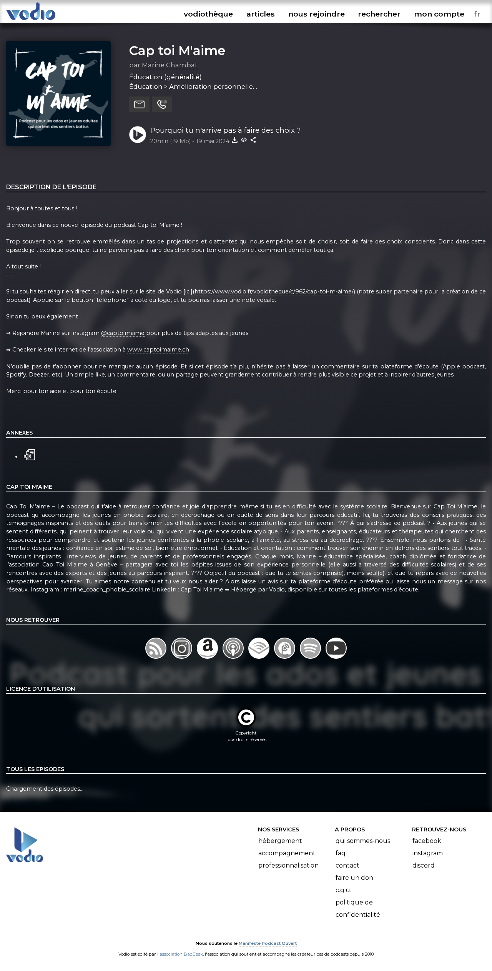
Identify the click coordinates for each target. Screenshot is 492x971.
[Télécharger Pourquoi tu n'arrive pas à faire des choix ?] (235, 139)
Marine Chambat (170, 65)
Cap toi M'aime (177, 50)
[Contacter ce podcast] (139, 104)
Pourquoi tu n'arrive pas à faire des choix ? (225, 130)
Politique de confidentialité (358, 908)
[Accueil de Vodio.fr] (30, 20)
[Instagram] (182, 658)
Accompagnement (287, 853)
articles (260, 13)
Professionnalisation (288, 865)
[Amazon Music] (208, 658)
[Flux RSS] (157, 658)
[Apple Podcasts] (234, 658)
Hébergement (280, 840)
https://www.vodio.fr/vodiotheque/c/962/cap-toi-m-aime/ (274, 291)
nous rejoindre (316, 13)
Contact (347, 865)
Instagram (427, 853)
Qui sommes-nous (363, 840)
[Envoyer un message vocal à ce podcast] (162, 104)
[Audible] (260, 658)
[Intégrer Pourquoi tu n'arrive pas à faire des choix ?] (244, 139)
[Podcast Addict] (285, 658)
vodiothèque (208, 13)
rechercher (379, 13)
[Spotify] (311, 658)
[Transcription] (29, 454)
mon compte (439, 13)
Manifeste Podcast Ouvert (268, 943)
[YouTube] (336, 658)
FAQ (341, 853)
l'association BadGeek (180, 954)
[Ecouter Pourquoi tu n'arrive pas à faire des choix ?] (137, 134)
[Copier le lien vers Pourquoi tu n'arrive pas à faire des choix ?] (253, 139)
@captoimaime (123, 333)
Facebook (426, 840)
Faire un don (354, 877)
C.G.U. (343, 890)
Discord (423, 865)
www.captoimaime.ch (158, 349)
